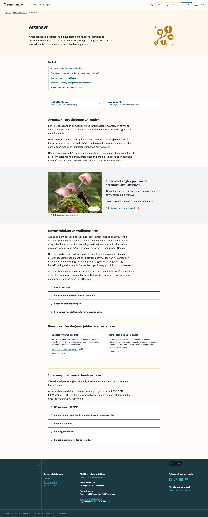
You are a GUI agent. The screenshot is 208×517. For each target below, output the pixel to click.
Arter (33, 5)
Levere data (61, 513)
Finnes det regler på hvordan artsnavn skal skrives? (75, 73)
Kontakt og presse (51, 486)
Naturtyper (45, 5)
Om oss (47, 478)
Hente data (50, 513)
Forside (8, 12)
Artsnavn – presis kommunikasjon (66, 68)
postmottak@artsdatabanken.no (92, 499)
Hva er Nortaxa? (62, 287)
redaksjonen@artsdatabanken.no (93, 477)
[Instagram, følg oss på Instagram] (175, 479)
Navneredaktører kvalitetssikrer (66, 78)
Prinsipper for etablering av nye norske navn (78, 312)
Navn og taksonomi (64, 431)
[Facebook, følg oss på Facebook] (170, 479)
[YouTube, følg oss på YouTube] (186, 479)
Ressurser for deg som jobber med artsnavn (71, 83)
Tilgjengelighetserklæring (32, 513)
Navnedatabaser (63, 423)
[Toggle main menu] (199, 5)
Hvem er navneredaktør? (67, 303)
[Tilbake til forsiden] (13, 5)
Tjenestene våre (50, 482)
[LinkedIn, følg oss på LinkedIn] (181, 479)
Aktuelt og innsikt (20, 12)
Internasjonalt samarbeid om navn (67, 87)
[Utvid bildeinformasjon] (53, 215)
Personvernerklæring (11, 513)
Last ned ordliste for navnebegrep (65, 349)
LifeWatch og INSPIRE (66, 407)
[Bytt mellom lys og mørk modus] (152, 5)
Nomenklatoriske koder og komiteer (73, 440)
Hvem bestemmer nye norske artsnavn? (75, 295)
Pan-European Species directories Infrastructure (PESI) (84, 415)
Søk (188, 5)
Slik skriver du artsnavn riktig (121, 208)
